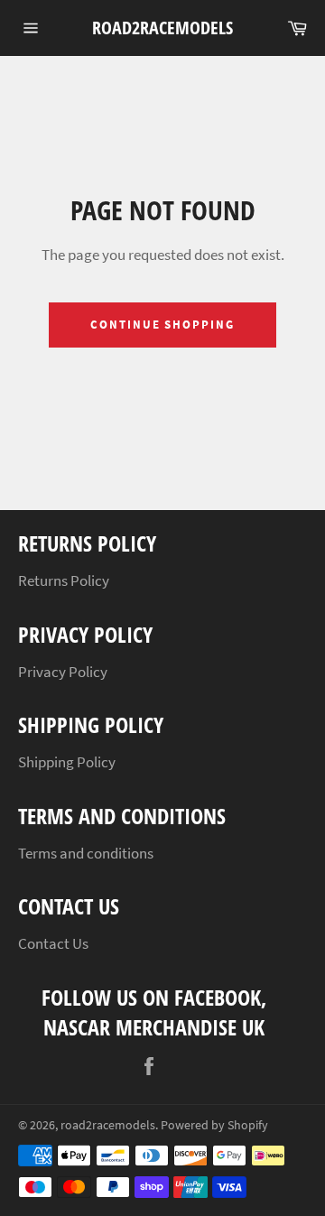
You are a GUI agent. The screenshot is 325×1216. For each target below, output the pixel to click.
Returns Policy (63, 580)
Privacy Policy (62, 672)
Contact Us (53, 943)
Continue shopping (162, 324)
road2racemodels (162, 27)
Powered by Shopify (214, 1125)
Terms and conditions (85, 853)
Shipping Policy (67, 762)
